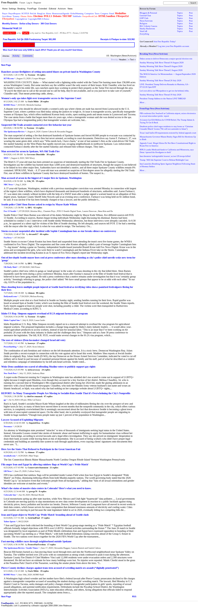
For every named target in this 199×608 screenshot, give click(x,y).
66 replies (44, 234)
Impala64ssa (34, 423)
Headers (122, 59)
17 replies (51, 544)
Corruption (89, 13)
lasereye (31, 343)
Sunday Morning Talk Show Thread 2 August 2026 (161, 70)
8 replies (42, 491)
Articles (5, 56)
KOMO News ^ (10, 105)
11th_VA (30, 181)
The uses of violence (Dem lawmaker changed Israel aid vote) (33, 340)
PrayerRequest (14, 13)
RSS (134, 596)
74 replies (38, 263)
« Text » (132, 59)
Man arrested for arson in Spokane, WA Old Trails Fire (30, 151)
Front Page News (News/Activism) (154, 108)
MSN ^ (7, 158)
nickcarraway (34, 370)
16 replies (41, 75)
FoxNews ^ (8, 237)
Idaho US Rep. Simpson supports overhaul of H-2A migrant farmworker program (44, 313)
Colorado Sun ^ (11, 495)
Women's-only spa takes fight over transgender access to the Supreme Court (41, 98)
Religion (143, 23)
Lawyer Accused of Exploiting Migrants (22, 419)
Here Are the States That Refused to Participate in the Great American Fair (41, 449)
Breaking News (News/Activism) (154, 54)
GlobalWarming (76, 13)
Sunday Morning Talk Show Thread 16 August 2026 (162, 62)
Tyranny (16, 16)
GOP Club (144, 18)
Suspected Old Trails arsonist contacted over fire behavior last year (36, 125)
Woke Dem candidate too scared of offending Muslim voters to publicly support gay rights (48, 366)
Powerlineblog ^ (11, 347)
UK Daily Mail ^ (11, 267)
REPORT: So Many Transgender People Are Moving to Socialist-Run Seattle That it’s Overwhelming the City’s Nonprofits (65, 393)
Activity (16, 56)
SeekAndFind (34, 518)
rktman (31, 293)
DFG (30, 207)
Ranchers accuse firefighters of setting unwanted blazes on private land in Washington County (50, 71)
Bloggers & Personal (148, 13)
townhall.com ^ (10, 456)
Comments (28, 56)
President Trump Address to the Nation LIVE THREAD (163, 98)
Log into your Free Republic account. (174, 46)
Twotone (31, 75)
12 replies (40, 128)
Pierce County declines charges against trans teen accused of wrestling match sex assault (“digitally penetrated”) (60, 568)
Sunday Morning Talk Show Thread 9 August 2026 (161, 66)
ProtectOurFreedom (37, 544)
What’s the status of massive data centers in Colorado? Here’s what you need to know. (46, 488)
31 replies (41, 316)
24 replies (46, 370)
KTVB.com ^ (9, 78)
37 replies (45, 518)
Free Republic (9, 2)
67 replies (48, 396)
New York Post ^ (11, 373)
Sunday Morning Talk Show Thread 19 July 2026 (160, 94)
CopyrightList (21, 19)
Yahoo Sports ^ (10, 521)
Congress (104, 13)
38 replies (50, 154)
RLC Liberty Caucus (148, 26)
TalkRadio (77, 16)
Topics (180, 13)
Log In (29, 3)
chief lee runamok (34, 396)
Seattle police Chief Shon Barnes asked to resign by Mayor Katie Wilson (39, 204)
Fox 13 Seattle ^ (11, 211)
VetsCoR (143, 31)
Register (37, 3)
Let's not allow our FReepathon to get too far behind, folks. (164, 91)
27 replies (41, 343)
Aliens (48, 13)
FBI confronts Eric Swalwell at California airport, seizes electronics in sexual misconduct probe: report (168, 114)
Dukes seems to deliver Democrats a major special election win (166, 58)
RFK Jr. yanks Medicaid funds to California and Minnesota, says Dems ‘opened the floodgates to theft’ (167, 150)
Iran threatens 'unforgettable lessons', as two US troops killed (165, 156)
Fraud (111, 13)
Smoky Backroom (147, 28)
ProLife (33, 13)
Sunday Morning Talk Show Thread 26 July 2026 (160, 80)
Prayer (4, 13)
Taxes (97, 13)
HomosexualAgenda (60, 13)
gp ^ (6, 400)
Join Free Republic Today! (165, 41)
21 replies (54, 467)
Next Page (6, 65)
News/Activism (146, 21)
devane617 (33, 234)
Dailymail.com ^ (11, 296)
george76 (33, 491)
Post (191, 13)
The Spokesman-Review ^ (15, 131)
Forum (22, 3)
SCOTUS (25, 13)
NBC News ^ (9, 184)
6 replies (45, 423)
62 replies (38, 207)
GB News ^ (8, 471)
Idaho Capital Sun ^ (12, 320)
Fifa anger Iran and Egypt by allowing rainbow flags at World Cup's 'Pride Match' (45, 464)
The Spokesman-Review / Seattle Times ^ (22, 548)
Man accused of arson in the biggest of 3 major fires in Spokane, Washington (41, 178)
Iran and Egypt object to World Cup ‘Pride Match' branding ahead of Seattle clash (45, 514)
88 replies (40, 293)
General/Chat (145, 15)
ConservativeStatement (38, 467)
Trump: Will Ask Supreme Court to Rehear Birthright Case (164, 160)
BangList (41, 13)
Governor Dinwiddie (36, 154)
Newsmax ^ (9, 426)
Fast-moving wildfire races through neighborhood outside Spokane (36, 541)
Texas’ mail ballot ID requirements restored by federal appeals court (168, 133)
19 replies (40, 181)
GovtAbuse (7, 16)
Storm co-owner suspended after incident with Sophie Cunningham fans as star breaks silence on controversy (58, 231)
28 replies (44, 101)
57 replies (40, 452)
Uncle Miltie (33, 101)
